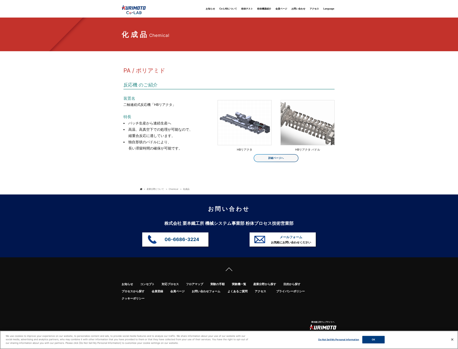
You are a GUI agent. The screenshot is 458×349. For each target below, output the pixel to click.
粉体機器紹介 (264, 8)
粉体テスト (247, 8)
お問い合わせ (298, 8)
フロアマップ (194, 284)
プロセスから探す (133, 291)
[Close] (452, 339)
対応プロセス (170, 284)
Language (328, 8)
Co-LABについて (228, 8)
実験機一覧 (239, 284)
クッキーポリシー (133, 298)
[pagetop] (229, 270)
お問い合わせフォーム (206, 291)
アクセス (314, 8)
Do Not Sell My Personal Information (338, 339)
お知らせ (210, 8)
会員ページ (281, 8)
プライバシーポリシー (290, 291)
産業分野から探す (264, 284)
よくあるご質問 (238, 291)
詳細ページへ (276, 158)
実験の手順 (217, 284)
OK (373, 339)
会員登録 (157, 291)
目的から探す (292, 284)
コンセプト (147, 284)
